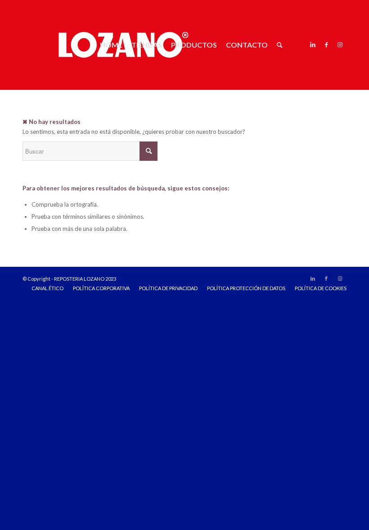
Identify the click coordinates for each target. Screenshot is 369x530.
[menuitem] (111, 45)
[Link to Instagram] (339, 44)
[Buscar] (279, 45)
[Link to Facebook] (326, 44)
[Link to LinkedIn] (313, 44)
